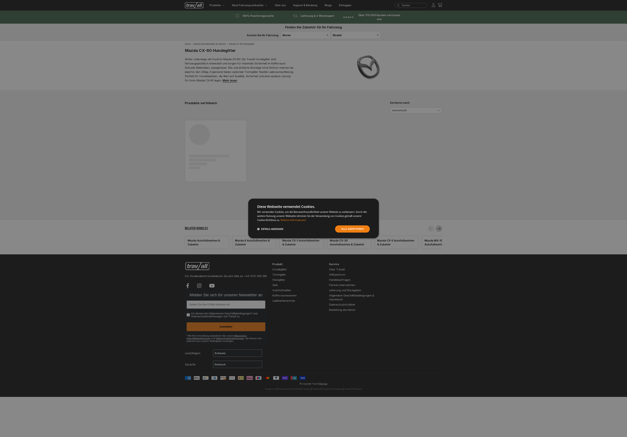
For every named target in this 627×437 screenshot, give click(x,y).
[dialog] (313, 218)
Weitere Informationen (293, 220)
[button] (270, 229)
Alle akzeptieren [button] (352, 228)
